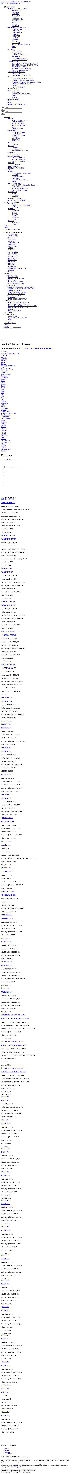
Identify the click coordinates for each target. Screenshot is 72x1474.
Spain (2, 437)
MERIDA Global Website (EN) (10, 353)
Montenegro (4, 408)
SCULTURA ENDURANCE (21, 44)
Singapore (4, 430)
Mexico (3, 406)
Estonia (3, 379)
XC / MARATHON (18, 123)
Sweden (3, 439)
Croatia (3, 372)
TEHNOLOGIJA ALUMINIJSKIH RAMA (25, 65)
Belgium (3, 364)
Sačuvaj (28, 1472)
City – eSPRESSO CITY (19, 190)
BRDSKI (11, 118)
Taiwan (3, 444)
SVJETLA (15, 214)
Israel (2, 393)
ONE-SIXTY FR (17, 32)
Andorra (3, 357)
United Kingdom (6, 449)
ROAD (14, 193)
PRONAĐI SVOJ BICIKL (16, 168)
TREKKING (12, 152)
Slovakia (3, 432)
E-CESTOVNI (12, 192)
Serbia (2, 428)
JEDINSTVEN (16, 92)
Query (2, 107)
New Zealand (5, 416)
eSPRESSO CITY (17, 19)
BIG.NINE (15, 38)
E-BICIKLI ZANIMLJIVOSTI (17, 9)
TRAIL (14, 127)
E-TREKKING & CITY (15, 183)
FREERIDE (15, 178)
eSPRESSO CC (17, 20)
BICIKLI (7, 117)
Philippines (4, 422)
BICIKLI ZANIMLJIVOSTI (17, 27)
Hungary (3, 386)
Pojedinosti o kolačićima (28, 1470)
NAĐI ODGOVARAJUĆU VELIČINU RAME (26, 82)
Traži (3, 109)
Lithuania (3, 401)
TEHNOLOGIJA (13, 61)
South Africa (4, 435)
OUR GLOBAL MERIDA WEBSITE (37, 348)
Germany (3, 384)
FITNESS (11, 142)
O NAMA (11, 49)
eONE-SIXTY (16, 10)
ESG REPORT (16, 56)
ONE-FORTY (16, 34)
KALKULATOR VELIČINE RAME (23, 80)
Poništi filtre (8, 460)
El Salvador (4, 377)
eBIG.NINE (15, 14)
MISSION (15, 46)
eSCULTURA (16, 22)
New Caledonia (5, 415)
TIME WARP (16, 141)
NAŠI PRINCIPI (17, 53)
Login (10, 102)
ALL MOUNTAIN (18, 176)
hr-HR (6, 324)
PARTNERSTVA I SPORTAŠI (21, 75)
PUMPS (14, 215)
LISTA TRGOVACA (18, 87)
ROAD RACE (16, 134)
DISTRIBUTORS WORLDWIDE (22, 78)
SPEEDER (15, 144)
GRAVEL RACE (17, 149)
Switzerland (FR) (6, 442)
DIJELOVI (11, 204)
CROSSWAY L (16, 164)
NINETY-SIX (16, 36)
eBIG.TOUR (16, 15)
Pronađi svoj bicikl (13, 99)
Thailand (3, 445)
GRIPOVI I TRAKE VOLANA (22, 205)
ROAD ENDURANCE (19, 135)
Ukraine (3, 447)
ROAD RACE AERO (18, 132)
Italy (2, 394)
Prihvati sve (5, 1470)
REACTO (15, 41)
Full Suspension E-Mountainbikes (22, 173)
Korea (2, 398)
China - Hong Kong (7, 369)
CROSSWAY (16, 154)
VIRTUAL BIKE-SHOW (19, 60)
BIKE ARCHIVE (13, 166)
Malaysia (3, 405)
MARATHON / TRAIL (19, 125)
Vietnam (3, 451)
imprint (6, 1450)
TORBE (14, 212)
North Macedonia (6, 418)
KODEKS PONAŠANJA (20, 55)
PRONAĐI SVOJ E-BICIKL (17, 200)
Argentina (4, 359)
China (2, 367)
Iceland (3, 387)
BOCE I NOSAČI (17, 217)
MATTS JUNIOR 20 (18, 161)
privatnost (7, 1452)
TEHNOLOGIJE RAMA (19, 66)
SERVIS (10, 77)
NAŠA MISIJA (16, 51)
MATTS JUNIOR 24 (18, 159)
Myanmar (3, 410)
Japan (2, 396)
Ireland (3, 391)
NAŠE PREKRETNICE (19, 58)
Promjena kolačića (15, 1470)
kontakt (6, 1448)
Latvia (2, 399)
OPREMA (11, 209)
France (3, 382)
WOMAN (11, 163)
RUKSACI (15, 210)
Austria (3, 362)
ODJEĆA (11, 221)
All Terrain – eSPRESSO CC (21, 188)
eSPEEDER (15, 26)
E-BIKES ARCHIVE (14, 198)
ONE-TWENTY (17, 29)
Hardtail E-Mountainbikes (19, 180)
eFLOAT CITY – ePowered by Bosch (23, 185)
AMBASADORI (17, 73)
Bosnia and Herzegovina (8, 365)
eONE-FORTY (16, 12)
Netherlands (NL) (6, 411)
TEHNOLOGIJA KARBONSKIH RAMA (25, 63)
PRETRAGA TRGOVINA (16, 104)
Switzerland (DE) (6, 440)
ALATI (14, 219)
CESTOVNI (12, 130)
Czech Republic (5, 374)
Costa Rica (4, 370)
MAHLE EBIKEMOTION (20, 70)
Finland (3, 381)
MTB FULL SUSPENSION (20, 120)
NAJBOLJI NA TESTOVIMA (21, 94)
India (2, 389)
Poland (3, 423)
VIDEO (14, 97)
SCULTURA (16, 43)
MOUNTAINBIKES (18, 158)
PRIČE (14, 95)
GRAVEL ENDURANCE (20, 151)
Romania (3, 427)
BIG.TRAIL (16, 39)
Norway (3, 420)
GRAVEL (11, 146)
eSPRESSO (15, 17)
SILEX (14, 48)
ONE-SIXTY (16, 31)
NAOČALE (15, 224)
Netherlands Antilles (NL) (8, 413)
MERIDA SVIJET (13, 90)
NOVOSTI (7, 226)
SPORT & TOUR (17, 129)
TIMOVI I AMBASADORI (16, 72)
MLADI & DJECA (14, 156)
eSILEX (14, 24)
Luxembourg (4, 403)
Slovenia (3, 434)
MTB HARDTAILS (18, 122)
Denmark (3, 376)
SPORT (14, 181)
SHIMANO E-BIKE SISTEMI (21, 68)
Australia (3, 360)
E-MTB (10, 171)
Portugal (3, 425)
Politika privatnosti (18, 1467)
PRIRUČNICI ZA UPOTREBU (22, 84)
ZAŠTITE (15, 207)
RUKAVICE (16, 222)
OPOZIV (15, 85)
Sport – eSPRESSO (18, 187)
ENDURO (15, 175)
